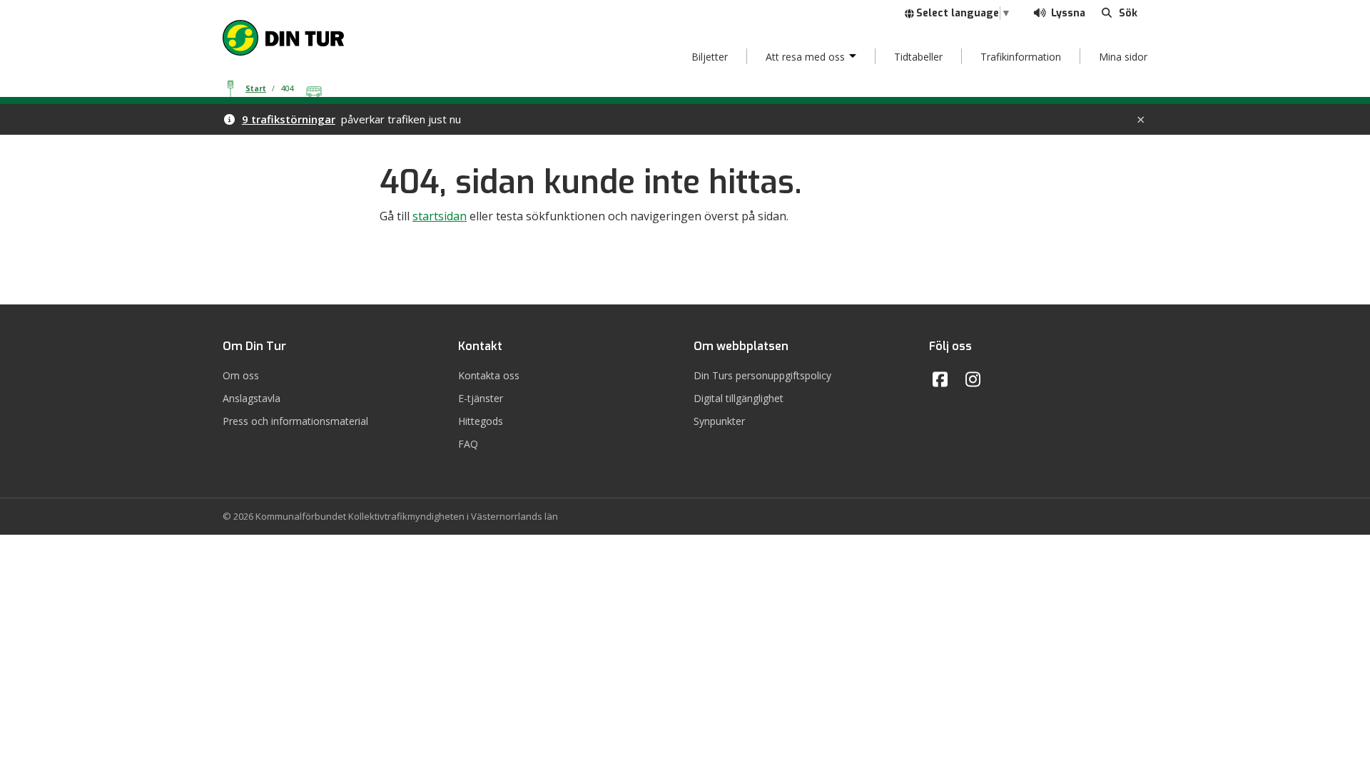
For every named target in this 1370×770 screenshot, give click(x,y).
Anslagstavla (251, 398)
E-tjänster (480, 398)
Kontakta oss (488, 375)
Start (255, 88)
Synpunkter (719, 421)
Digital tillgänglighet (738, 398)
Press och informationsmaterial (295, 421)
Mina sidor (1123, 56)
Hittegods (480, 421)
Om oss (241, 375)
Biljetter (709, 56)
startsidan (439, 216)
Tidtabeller (918, 56)
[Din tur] (283, 36)
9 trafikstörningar (288, 119)
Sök (1129, 13)
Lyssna (1066, 13)
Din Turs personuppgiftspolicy (762, 375)
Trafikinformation (1020, 56)
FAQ (468, 444)
